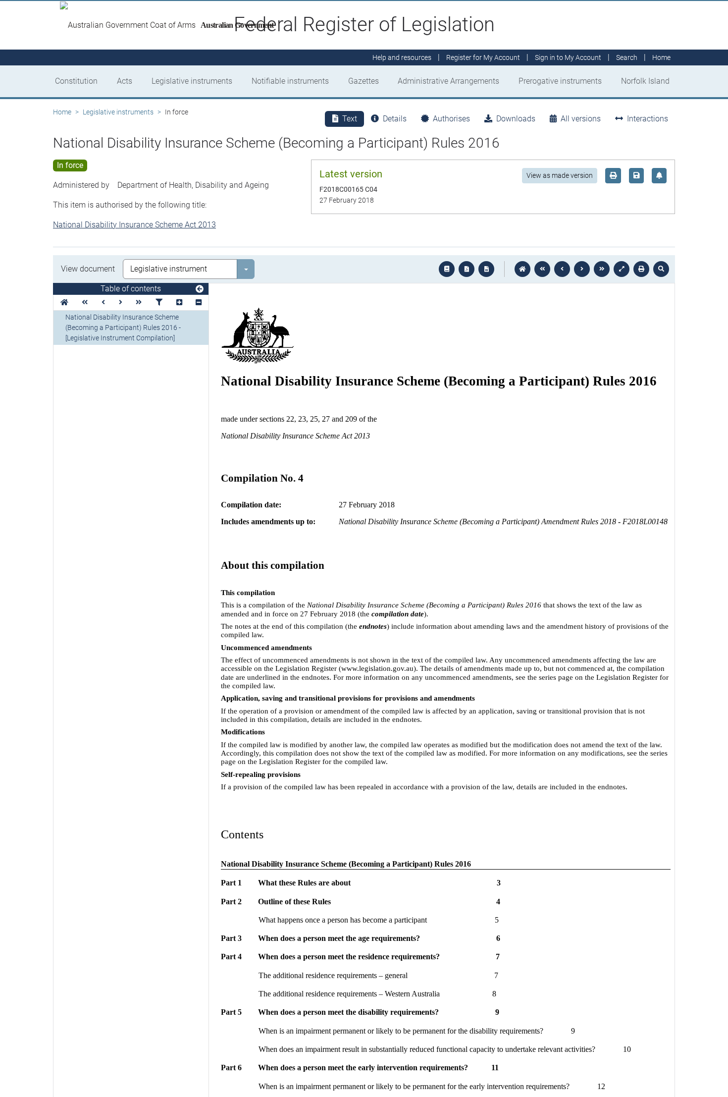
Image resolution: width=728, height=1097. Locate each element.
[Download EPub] (447, 269)
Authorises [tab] (451, 118)
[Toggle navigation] (200, 289)
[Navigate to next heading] (120, 302)
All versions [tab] (581, 118)
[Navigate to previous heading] (103, 302)
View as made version (559, 175)
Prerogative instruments (560, 81)
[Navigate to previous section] (562, 269)
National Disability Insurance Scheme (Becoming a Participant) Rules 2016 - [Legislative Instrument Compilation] (123, 327)
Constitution (76, 81)
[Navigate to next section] (582, 269)
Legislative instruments (192, 81)
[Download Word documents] (486, 269)
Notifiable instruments (290, 81)
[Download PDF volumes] (466, 269)
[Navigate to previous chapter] (542, 269)
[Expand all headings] (179, 302)
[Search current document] (661, 269)
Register (483, 57)
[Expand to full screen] (621, 269)
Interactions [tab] (647, 118)
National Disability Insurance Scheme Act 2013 (134, 224)
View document (88, 269)
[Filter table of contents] (159, 302)
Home (62, 112)
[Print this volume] (641, 269)
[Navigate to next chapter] (602, 269)
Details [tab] (395, 118)
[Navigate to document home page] (64, 302)
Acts (124, 81)
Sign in (568, 57)
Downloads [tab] (515, 118)
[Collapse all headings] (198, 302)
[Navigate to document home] (522, 269)
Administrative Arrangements (448, 81)
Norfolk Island (645, 81)
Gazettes (363, 81)
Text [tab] (349, 118)
